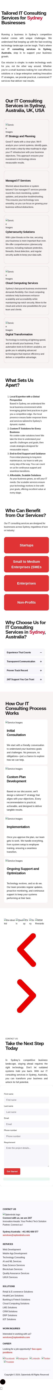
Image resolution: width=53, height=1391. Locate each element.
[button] (26, 951)
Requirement (9, 1142)
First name (8, 1094)
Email (6, 1118)
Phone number (10, 1130)
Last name (8, 1106)
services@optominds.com (16, 1235)
